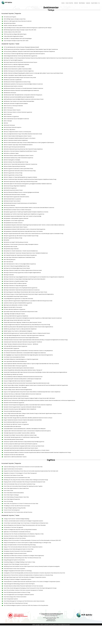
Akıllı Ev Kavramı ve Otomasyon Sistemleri (13, 105)
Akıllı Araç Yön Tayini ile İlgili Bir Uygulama (13, 60)
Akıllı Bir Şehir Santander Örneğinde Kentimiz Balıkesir (16, 103)
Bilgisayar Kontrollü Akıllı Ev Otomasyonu (13, 307)
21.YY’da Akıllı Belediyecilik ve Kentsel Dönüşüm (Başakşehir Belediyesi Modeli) (21, 47)
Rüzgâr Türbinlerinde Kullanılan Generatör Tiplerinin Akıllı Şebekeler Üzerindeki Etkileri (23, 420)
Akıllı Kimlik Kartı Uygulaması (10, 188)
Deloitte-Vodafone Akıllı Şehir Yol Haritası (13, 25)
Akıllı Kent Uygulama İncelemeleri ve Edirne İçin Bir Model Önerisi (18, 168)
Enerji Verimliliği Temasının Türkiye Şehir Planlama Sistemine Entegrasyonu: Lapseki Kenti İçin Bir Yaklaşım (28, 27)
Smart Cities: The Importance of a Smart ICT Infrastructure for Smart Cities (21, 503)
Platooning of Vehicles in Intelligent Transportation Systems (17, 579)
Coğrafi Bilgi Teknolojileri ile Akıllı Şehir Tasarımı (14, 313)
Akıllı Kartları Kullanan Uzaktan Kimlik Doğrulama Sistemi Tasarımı (18, 155)
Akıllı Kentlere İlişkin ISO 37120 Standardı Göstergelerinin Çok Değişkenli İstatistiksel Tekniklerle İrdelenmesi (28, 183)
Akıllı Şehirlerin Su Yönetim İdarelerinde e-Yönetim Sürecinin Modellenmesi (21, 251)
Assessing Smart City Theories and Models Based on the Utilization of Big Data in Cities (24, 534)
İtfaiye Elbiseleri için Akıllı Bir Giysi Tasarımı (13, 374)
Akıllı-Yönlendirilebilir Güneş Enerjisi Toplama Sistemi (16, 296)
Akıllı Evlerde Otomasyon (9, 125)
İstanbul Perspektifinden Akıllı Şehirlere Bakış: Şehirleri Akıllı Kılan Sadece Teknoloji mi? (23, 370)
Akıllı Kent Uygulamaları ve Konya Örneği (13, 173)
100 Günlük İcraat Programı (10, 16)
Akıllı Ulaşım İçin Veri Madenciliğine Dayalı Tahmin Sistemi (17, 268)
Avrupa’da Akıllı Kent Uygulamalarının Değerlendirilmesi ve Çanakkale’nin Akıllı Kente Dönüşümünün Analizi (28, 300)
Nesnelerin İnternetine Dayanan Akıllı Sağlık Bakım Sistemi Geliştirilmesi (20, 409)
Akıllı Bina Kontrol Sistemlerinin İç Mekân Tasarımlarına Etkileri (17, 69)
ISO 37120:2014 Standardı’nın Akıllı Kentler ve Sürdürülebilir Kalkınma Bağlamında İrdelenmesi (25, 352)
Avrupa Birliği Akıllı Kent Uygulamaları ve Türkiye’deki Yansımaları (18, 298)
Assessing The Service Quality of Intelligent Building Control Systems (19, 536)
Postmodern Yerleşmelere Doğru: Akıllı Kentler (14, 415)
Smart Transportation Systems (11, 599)
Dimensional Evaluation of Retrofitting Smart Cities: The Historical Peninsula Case (22, 557)
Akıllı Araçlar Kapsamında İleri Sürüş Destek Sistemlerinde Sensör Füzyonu (20, 62)
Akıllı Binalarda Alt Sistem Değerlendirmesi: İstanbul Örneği (17, 81)
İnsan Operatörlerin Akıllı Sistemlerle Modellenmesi (15, 361)
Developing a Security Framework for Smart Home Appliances (18, 551)
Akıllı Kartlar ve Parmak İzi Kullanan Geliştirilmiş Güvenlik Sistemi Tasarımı (20, 151)
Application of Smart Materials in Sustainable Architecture (17, 531)
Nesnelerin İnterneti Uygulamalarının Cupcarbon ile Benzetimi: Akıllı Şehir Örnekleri (22, 407)
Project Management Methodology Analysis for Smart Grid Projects (19, 583)
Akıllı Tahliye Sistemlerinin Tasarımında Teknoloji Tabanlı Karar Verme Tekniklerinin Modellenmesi (26, 253)
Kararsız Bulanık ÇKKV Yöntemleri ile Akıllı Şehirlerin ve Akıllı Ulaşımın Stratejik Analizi (22, 378)
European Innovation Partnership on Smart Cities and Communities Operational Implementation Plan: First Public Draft (31, 471)
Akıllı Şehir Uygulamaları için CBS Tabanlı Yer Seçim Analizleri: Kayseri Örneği (21, 235)
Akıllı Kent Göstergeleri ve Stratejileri (12, 160)
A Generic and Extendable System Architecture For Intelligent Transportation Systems (23, 521)
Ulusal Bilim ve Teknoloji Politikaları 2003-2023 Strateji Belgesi (18, 38)
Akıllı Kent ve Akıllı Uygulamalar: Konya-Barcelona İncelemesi (17, 21)
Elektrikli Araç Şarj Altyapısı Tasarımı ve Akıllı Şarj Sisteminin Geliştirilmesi (20, 329)
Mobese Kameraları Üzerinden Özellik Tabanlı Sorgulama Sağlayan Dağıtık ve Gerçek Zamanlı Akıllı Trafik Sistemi (29, 398)
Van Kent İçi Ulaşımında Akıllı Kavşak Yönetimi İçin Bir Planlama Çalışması (20, 443)
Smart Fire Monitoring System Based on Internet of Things (17, 592)
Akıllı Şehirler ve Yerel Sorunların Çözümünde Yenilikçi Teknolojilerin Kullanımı (21, 244)
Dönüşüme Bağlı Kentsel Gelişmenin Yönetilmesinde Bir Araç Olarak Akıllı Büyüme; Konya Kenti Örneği (27, 324)
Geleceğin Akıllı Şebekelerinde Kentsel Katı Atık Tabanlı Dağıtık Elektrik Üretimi (21, 337)
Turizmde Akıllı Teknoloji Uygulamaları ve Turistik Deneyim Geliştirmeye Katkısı (21, 437)
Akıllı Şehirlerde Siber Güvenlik (10, 246)
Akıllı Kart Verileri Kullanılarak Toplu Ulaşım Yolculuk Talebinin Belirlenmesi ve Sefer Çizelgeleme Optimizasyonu (29, 142)
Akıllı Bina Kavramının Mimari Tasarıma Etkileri (14, 66)
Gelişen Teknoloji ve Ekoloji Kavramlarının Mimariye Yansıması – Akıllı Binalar (21, 344)
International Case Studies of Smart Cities (13, 475)
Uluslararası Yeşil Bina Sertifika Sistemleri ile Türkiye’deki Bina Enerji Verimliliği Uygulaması (24, 441)
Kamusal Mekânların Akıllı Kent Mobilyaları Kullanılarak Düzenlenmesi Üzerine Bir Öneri (23, 376)
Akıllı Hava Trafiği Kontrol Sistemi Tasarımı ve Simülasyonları (17, 131)
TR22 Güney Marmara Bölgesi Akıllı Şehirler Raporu (15, 34)
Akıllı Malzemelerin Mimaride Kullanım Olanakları (15, 194)
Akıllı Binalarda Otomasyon (10, 92)
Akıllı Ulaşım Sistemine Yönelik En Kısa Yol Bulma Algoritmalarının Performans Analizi (23, 270)
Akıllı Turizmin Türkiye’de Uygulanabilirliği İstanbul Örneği (16, 266)
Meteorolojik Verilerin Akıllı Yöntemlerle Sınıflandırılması (16, 396)
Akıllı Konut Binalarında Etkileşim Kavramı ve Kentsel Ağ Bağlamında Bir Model (21, 192)
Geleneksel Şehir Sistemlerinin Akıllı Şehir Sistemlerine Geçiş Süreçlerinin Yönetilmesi (23, 342)
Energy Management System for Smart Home (14, 560)
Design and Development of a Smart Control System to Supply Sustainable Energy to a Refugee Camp (27, 542)
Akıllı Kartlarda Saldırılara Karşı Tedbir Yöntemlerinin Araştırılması (18, 157)
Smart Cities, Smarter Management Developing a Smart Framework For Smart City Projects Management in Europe (30, 588)
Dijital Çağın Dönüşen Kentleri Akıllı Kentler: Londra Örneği (17, 320)
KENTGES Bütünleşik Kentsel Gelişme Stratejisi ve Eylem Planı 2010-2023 (20, 30)
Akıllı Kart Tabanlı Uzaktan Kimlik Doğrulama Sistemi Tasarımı (17, 136)
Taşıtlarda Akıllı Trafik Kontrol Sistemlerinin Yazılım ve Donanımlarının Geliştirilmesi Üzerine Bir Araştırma (27, 430)
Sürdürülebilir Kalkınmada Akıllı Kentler (12, 426)
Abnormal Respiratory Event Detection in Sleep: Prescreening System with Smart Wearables (25, 525)
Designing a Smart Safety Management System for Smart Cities (18, 549)
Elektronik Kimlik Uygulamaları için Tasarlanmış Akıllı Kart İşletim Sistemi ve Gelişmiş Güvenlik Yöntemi (27, 333)
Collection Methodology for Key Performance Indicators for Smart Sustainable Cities (23, 466)
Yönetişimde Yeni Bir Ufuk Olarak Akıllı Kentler (14, 454)
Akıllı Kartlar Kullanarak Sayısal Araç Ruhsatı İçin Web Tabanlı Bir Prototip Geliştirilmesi (23, 149)
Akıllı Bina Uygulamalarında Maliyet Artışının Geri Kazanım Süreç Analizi (20, 77)
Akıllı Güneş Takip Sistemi (9, 129)
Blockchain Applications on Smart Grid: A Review (15, 538)
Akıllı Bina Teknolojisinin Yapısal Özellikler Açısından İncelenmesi (18, 75)
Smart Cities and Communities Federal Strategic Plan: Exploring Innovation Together (23, 486)
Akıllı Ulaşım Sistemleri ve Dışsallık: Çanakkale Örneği (15, 281)
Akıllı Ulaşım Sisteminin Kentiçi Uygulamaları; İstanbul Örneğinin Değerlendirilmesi (22, 272)
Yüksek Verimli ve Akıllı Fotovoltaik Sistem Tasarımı (15, 456)
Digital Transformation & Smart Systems (13, 469)
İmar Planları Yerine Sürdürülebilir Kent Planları (14, 357)
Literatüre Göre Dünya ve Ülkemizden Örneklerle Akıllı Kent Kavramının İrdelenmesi (22, 394)
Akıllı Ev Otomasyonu (8, 108)
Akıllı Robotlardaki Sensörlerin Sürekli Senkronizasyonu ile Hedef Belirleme (20, 203)
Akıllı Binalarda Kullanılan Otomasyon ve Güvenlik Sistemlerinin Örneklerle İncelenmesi (23, 88)
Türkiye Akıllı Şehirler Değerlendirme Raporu (13, 36)
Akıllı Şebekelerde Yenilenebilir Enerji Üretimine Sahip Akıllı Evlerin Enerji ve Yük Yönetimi (23, 231)
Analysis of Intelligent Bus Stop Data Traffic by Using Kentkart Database (20, 529)
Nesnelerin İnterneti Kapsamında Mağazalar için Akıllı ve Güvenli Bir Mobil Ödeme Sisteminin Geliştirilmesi (28, 404)
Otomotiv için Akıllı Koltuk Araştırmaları (12, 411)
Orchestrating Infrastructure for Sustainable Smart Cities (17, 477)
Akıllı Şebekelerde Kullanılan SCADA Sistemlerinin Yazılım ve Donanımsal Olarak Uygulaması (24, 229)
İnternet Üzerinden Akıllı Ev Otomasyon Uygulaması (15, 365)
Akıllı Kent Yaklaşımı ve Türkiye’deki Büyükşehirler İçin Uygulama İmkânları (20, 177)
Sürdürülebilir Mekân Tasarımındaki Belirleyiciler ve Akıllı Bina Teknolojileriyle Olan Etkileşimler (25, 428)
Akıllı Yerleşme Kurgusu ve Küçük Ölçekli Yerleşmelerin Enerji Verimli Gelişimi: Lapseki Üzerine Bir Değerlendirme (29, 294)
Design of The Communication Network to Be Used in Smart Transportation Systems (23, 547)
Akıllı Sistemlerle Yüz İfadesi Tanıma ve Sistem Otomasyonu (17, 209)
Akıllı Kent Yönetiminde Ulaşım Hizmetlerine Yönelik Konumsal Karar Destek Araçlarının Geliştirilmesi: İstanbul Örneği (30, 179)
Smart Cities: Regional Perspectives (12, 499)
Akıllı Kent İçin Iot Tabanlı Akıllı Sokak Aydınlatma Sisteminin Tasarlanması (20, 164)
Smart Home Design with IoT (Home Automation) (15, 596)
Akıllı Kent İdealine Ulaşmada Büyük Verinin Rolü (14, 166)
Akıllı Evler (6, 123)
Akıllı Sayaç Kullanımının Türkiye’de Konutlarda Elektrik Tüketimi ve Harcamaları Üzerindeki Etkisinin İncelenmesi (29, 207)
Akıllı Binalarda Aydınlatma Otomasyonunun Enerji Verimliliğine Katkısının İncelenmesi (23, 84)
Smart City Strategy (8, 501)
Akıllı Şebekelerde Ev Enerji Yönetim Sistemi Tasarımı (15, 227)
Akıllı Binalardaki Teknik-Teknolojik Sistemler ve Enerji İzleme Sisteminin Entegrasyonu (23, 95)
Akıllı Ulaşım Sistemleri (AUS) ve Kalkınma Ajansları (15, 283)
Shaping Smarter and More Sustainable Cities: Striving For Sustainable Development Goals (24, 482)
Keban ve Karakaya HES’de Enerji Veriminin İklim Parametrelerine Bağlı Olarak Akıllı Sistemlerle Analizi (26, 383)
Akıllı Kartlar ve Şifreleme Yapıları (11, 153)
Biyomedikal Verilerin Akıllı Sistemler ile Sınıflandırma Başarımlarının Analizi (20, 311)
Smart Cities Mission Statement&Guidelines (14, 492)
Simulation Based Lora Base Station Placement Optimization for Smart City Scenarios (23, 586)
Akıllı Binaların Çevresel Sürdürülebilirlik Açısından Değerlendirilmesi (19, 97)
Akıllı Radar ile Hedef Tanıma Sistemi (12, 201)
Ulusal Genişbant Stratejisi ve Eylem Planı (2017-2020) (16, 40)
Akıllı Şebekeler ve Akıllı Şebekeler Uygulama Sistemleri (16, 218)
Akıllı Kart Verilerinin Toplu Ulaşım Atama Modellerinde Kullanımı (18, 144)
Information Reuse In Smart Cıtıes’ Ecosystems (14, 568)
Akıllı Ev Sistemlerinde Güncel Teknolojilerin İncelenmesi (16, 118)
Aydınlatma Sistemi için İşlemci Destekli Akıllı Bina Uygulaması (18, 303)
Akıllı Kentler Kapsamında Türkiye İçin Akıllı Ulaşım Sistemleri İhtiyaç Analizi (20, 181)
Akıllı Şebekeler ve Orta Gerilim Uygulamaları (14, 220)
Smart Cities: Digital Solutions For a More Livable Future (16, 488)
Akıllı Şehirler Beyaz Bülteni (10, 23)
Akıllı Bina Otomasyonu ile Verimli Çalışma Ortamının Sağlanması (19, 71)
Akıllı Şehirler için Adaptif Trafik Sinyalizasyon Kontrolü (16, 242)
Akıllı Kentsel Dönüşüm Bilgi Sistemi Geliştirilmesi (15, 186)
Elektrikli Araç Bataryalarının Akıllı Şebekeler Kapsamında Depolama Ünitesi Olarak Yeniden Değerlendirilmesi (28, 326)
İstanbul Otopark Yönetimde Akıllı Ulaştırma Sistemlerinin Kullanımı (19, 368)
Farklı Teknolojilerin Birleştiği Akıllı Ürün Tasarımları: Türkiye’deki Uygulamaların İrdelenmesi (24, 335)
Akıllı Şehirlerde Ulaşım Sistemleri (11, 248)
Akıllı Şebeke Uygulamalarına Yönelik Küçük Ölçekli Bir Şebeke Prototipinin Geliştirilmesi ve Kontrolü (26, 212)
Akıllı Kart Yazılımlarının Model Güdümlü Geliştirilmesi (16, 140)
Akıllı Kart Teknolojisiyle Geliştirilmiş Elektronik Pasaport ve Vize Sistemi (19, 138)
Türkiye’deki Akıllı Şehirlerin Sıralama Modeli (13, 439)
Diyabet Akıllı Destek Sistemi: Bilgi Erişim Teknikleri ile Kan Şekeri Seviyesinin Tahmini (22, 322)
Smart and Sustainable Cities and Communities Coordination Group (19, 484)
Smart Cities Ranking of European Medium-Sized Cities (16, 497)
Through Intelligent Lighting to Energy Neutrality (15, 508)
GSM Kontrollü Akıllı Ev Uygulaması (11, 348)
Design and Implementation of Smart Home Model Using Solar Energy (20, 544)
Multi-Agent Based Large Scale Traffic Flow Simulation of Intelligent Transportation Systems (25, 577)
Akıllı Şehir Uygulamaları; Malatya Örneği (13, 238)
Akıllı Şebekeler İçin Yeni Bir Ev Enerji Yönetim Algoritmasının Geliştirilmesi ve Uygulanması (24, 214)
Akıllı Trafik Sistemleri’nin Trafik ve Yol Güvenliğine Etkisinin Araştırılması (20, 264)
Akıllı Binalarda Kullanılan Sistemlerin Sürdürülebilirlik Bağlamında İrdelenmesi (21, 90)
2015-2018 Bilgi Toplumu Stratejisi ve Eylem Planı (15, 19)
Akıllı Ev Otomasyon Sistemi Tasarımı (12, 110)
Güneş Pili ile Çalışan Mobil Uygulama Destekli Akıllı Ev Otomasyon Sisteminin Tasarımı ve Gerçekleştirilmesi (28, 350)
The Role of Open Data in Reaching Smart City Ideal (16, 603)
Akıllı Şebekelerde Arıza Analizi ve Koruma (13, 222)
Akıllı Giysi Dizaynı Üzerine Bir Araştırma (12, 127)
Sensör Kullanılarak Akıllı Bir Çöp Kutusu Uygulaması (15, 422)
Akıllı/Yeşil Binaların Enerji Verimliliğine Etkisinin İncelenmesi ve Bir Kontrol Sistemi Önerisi (23, 99)
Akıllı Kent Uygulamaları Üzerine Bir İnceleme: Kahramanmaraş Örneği (19, 170)
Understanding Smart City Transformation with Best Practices (18, 512)
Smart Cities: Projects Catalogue (11, 495)
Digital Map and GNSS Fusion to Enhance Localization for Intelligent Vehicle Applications (24, 555)
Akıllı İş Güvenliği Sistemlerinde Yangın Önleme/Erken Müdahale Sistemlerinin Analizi (23, 134)
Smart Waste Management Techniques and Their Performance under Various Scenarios (24, 601)
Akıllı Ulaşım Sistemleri (9, 274)
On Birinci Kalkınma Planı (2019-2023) (12, 32)
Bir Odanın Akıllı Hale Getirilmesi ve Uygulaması (14, 309)
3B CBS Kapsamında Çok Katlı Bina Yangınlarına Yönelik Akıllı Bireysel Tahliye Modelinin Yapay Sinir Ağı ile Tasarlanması (31, 49)
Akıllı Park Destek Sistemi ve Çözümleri (12, 199)
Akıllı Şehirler (6, 240)
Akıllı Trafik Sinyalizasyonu (9, 259)
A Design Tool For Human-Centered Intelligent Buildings (16, 518)
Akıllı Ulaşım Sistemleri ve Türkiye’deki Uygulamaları (15, 285)
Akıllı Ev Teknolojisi (8, 120)
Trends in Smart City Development (12, 510)
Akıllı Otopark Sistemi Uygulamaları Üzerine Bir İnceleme (16, 196)
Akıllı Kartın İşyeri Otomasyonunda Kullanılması (14, 147)
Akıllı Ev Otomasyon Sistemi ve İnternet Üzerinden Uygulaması (18, 112)
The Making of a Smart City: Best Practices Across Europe (17, 505)
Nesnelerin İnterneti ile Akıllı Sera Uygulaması (14, 402)
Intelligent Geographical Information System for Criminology (18, 570)
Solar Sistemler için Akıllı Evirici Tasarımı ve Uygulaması (16, 424)
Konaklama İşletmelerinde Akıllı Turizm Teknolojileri (15, 387)
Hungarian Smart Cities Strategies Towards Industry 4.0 (16, 564)
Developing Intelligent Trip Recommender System (15, 553)
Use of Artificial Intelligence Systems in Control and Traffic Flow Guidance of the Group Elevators (26, 605)
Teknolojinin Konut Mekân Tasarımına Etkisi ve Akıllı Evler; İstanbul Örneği (20, 435)
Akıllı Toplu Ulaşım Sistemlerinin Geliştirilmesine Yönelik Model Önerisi (19, 257)
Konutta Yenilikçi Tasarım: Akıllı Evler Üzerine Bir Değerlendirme (18, 389)
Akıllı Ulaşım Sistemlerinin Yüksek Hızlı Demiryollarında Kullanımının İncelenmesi (21, 290)
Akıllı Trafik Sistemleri (8, 261)
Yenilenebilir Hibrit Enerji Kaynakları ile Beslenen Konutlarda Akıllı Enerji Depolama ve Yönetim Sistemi (26, 450)
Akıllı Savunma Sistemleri (9, 205)
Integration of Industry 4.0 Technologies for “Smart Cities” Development (20, 473)
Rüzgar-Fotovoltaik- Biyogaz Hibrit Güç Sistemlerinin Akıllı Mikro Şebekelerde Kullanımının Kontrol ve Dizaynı (28, 417)
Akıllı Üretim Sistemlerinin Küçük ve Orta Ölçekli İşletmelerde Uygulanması (20, 287)
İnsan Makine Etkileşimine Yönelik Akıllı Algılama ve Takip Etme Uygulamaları (21, 359)
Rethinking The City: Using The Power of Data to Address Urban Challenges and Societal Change (26, 479)
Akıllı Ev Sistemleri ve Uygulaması (11, 116)
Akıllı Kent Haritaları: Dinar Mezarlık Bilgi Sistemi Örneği (16, 162)
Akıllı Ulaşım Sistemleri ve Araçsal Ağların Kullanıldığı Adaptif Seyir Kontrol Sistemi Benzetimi (24, 279)
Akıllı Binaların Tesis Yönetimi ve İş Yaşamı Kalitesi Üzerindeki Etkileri (19, 101)
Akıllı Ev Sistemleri (8, 114)
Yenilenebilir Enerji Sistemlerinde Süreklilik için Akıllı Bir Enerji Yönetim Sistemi (21, 448)
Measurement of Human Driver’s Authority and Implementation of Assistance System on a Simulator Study (28, 575)
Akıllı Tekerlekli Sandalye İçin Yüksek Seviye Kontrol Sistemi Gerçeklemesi (20, 255)
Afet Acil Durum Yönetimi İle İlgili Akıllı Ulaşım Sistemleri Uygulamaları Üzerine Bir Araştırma (24, 53)
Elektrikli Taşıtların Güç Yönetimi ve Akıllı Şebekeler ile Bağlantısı (18, 331)
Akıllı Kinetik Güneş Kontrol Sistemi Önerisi (13, 190)
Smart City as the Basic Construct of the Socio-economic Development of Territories (23, 590)
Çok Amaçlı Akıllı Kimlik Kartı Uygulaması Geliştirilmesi (16, 316)
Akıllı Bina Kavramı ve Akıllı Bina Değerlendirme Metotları (16, 64)
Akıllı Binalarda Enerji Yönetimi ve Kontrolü (13, 86)
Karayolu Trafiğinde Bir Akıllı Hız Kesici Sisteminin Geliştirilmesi (18, 381)
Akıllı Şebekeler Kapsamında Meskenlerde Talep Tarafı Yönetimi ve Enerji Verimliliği (22, 216)
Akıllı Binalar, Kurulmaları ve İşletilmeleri (12, 79)
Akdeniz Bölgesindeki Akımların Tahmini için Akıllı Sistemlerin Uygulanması (20, 55)
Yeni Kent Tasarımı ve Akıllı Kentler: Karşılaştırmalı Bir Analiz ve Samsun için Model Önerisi (24, 446)
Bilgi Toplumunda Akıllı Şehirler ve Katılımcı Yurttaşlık (15, 305)
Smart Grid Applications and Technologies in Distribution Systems (19, 594)
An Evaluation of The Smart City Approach (13, 527)
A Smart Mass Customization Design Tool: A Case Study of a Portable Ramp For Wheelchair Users (26, 523)
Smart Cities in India (8, 490)
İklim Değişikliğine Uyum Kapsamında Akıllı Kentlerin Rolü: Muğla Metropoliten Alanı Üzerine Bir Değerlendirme (28, 355)
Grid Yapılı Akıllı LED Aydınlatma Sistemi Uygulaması (15, 346)
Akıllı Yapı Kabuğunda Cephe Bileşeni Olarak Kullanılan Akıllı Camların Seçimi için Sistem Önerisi (25, 292)
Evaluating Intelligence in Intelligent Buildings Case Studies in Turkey (19, 562)
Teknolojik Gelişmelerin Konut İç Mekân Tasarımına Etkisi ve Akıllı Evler (19, 433)
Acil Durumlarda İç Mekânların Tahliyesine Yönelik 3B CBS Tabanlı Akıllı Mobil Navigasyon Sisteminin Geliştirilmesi (29, 51)
